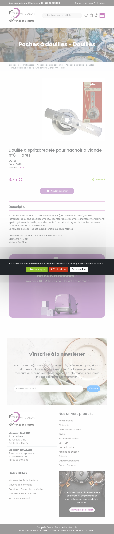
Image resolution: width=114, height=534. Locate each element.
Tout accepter (37, 269)
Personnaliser (79, 269)
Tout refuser (60, 269)
